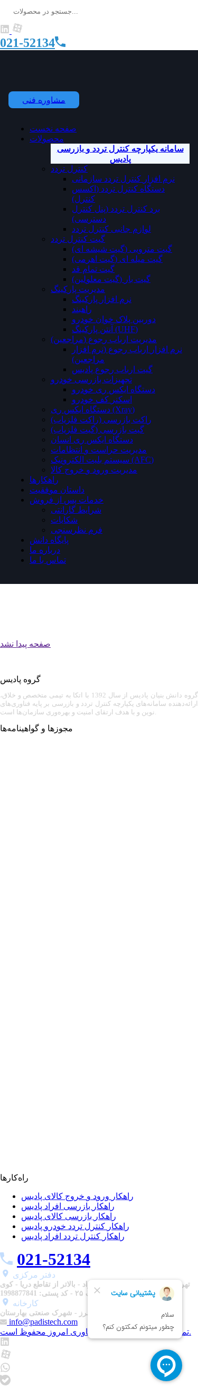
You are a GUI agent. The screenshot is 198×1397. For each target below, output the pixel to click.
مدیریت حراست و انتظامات (99, 449)
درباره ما (45, 549)
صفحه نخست (53, 128)
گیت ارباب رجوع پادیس (112, 369)
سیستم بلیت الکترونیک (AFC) (102, 459)
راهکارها (44, 479)
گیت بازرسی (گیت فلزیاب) (97, 429)
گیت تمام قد (93, 269)
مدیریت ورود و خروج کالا (94, 469)
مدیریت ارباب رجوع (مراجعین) (104, 339)
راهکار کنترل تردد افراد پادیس (73, 1236)
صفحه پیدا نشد (25, 643)
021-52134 (27, 43)
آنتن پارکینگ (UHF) (105, 329)
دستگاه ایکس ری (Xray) (93, 409)
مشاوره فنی (43, 99)
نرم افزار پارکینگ (101, 299)
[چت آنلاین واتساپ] (5, 1369)
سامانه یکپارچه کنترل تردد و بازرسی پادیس (120, 153)
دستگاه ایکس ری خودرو (113, 389)
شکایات (64, 519)
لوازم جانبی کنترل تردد (111, 228)
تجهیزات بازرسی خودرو (91, 379)
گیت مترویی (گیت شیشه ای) (122, 248)
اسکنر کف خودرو (102, 399)
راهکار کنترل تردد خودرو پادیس (75, 1226)
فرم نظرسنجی (76, 529)
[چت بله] (5, 1382)
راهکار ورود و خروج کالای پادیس (77, 1196)
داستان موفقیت (57, 489)
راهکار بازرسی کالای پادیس (68, 1216)
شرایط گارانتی (76, 509)
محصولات (47, 138)
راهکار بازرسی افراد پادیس (68, 1206)
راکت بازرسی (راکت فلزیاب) (101, 419)
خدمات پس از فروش (66, 499)
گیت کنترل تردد (78, 238)
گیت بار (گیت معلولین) (111, 279)
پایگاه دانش (49, 539)
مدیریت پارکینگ (78, 289)
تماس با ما (48, 559)
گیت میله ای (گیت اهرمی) (117, 258)
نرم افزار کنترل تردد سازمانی (123, 178)
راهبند (82, 309)
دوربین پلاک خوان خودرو (114, 319)
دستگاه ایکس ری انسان (92, 439)
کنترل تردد (69, 168)
